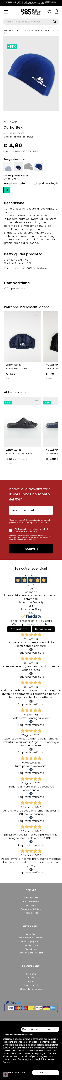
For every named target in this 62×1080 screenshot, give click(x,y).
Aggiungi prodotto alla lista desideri (36, 314)
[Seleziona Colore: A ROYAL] (38, 166)
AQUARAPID (13, 364)
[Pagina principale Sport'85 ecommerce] (31, 11)
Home (7, 30)
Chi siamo (31, 974)
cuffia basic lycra (16, 368)
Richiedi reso (31, 949)
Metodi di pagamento (31, 941)
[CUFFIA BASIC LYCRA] (22, 336)
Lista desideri (31, 905)
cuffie (44, 30)
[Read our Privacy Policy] (51, 536)
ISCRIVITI (31, 549)
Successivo (43, 629)
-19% (12, 46)
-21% (8, 402)
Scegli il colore (14, 159)
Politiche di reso (30, 945)
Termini (30, 981)
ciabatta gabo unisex (19, 453)
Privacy (31, 977)
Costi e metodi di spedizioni (31, 937)
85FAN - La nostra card (31, 989)
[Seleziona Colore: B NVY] (18, 166)
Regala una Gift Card (31, 909)
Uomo (18, 30)
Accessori (31, 30)
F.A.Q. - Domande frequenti (31, 953)
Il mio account (31, 898)
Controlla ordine (31, 901)
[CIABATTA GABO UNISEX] (22, 421)
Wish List (49, 11)
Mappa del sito (31, 913)
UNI (7, 190)
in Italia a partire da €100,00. (31, 3)
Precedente (19, 629)
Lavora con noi (31, 985)
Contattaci (31, 934)
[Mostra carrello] (56, 12)
